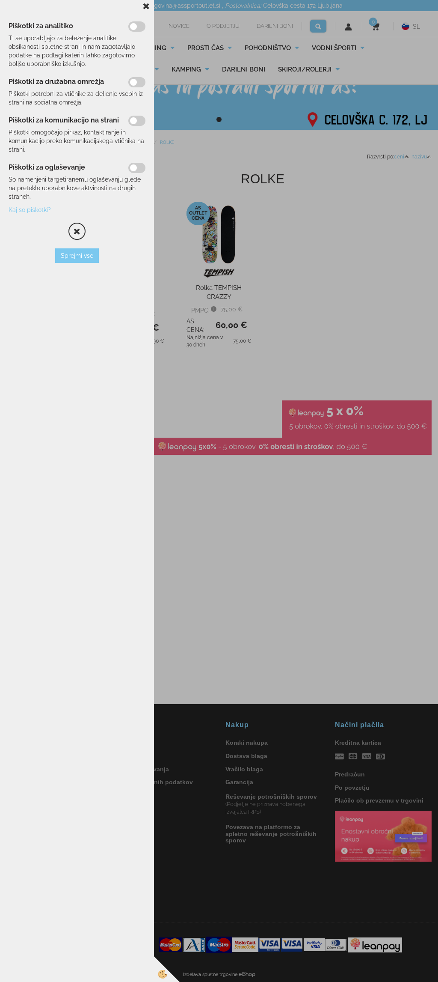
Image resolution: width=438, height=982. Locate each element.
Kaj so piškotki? (30, 209)
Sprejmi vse (77, 255)
